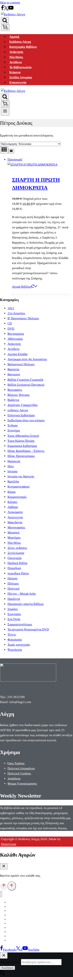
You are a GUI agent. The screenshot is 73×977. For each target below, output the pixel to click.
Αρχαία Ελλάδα (17, 354)
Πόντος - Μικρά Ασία (21, 593)
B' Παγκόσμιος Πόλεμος (23, 318)
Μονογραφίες (16, 527)
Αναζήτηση (7, 967)
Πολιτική (13, 588)
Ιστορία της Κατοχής (20, 476)
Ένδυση (12, 425)
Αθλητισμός (15, 339)
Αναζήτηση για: (10, 962)
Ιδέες (10, 466)
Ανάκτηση (16, 52)
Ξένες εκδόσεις (17, 548)
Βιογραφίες (14, 390)
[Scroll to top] (3, 886)
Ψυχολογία (14, 649)
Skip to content (10, 2)
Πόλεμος (13, 583)
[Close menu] (1, 894)
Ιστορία (12, 471)
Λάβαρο (12, 507)
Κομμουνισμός (17, 497)
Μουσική (13, 532)
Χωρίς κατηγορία (18, 644)
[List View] (11, 151)
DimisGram (8, 844)
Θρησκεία (13, 461)
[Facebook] (2, 9)
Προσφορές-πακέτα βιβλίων (25, 604)
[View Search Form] (5, 20)
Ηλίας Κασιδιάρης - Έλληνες (26, 451)
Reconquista (15, 333)
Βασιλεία (13, 369)
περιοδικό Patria (18, 573)
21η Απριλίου (16, 313)
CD (9, 323)
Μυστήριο (14, 537)
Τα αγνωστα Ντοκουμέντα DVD (28, 629)
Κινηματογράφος (18, 486)
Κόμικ (11, 492)
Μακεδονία (14, 522)
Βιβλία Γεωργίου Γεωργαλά (25, 379)
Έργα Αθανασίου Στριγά (23, 435)
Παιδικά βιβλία (17, 563)
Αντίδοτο (15, 62)
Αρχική (14, 36)
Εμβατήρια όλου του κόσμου (26, 420)
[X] (6, 9)
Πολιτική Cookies (19, 773)
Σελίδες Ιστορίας (20, 77)
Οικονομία (14, 558)
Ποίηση (12, 578)
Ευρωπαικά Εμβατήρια (22, 446)
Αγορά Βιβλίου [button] (21, 286)
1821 (10, 308)
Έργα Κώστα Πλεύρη (20, 441)
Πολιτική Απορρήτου (21, 768)
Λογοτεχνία (15, 517)
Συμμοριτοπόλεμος (19, 624)
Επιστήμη (13, 430)
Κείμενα (14, 72)
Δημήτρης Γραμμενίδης (22, 405)
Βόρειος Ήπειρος (18, 395)
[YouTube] (10, 9)
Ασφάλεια (13, 778)
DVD (10, 328)
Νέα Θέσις (16, 57)
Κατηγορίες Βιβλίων (23, 47)
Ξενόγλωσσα (15, 553)
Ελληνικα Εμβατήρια (21, 415)
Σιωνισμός (14, 614)
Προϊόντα (13, 599)
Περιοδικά (14, 568)
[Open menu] (5, 111)
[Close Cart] (3, 866)
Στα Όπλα (13, 619)
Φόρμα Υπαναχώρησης (22, 783)
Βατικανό (13, 374)
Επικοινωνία (17, 82)
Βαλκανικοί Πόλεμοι (21, 364)
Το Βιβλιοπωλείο (20, 67)
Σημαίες (12, 609)
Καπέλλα (13, 481)
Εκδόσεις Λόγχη (20, 42)
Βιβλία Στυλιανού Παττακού (25, 384)
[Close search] (3, 955)
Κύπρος (12, 502)
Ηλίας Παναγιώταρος (21, 456)
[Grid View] (4, 149)
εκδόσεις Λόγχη (17, 410)
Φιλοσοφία (14, 639)
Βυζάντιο (13, 400)
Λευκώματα (15, 512)
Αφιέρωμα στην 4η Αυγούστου (27, 359)
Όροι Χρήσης (16, 763)
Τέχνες (11, 634)
